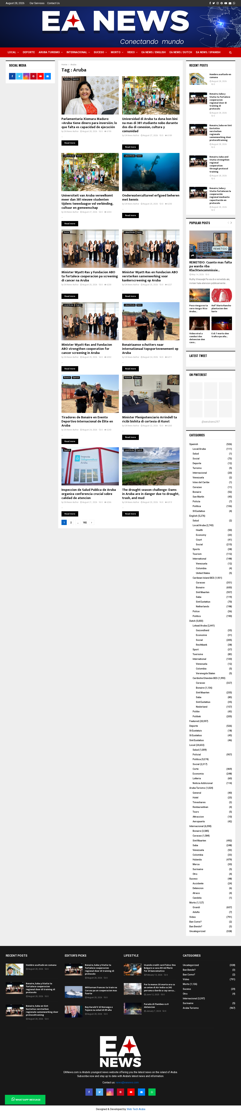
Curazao (197, 487)
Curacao (200, 582)
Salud (196, 453)
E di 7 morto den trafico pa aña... (220, 335)
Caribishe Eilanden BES (205, 678)
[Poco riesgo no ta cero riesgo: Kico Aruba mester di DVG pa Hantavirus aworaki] (199, 295)
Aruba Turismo (49, 52)
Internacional (77, 52)
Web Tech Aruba (136, 1109)
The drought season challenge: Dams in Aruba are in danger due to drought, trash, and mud (150, 494)
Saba (198, 597)
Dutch (79, 156)
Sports (196, 549)
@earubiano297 (211, 421)
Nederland (201, 706)
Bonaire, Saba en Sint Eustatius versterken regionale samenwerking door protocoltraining (221, 133)
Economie (201, 635)
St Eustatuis (195, 730)
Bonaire (67, 377)
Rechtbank (201, 644)
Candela (197, 898)
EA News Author (71, 131)
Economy (201, 535)
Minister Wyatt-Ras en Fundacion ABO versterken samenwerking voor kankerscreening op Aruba (150, 276)
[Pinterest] (120, 1092)
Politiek (197, 716)
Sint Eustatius (203, 601)
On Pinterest (198, 375)
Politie (196, 711)
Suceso (99, 52)
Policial (197, 754)
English (79, 305)
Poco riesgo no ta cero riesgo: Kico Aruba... (198, 308)
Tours (196, 811)
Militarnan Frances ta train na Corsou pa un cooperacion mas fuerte (101, 990)
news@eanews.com (127, 1082)
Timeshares (199, 802)
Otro (195, 874)
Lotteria (197, 778)
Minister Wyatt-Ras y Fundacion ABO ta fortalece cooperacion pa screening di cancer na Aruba (89, 276)
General (197, 793)
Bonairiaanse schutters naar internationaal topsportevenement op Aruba (150, 349)
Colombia (201, 568)
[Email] (141, 1092)
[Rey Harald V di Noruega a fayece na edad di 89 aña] (73, 1011)
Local (12, 52)
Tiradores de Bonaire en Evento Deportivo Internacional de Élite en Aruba (87, 421)
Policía (196, 501)
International (199, 558)
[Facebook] (89, 1092)
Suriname (198, 869)
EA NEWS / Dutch (181, 52)
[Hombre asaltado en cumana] (198, 79)
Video (131, 52)
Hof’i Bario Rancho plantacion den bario (221, 308)
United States (203, 573)
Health (199, 530)
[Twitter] (99, 1092)
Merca (196, 864)
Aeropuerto (199, 821)
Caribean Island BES (203, 578)
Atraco (196, 893)
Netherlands (202, 606)
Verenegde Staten (205, 673)
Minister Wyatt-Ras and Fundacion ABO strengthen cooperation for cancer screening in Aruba (86, 349)
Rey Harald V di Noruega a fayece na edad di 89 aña (99, 1008)
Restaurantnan (200, 807)
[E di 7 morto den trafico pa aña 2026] (221, 323)
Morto (115, 52)
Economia (198, 773)
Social (66, 232)
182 (85, 522)
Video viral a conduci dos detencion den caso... (197, 338)
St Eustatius (199, 511)
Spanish (75, 79)
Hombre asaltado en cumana (220, 75)
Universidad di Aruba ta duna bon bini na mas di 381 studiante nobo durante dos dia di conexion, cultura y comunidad (150, 125)
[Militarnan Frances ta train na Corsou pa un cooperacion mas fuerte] (73, 992)
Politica (197, 759)
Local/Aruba (68, 305)
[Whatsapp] (152, 1092)
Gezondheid (202, 630)
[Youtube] (131, 1092)
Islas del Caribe (201, 482)
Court (199, 539)
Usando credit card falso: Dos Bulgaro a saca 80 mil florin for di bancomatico (160, 968)
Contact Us (53, 3)
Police (196, 611)
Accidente (198, 883)
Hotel (195, 797)
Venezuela (198, 477)
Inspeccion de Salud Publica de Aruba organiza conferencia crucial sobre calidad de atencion (88, 494)
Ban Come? (195, 921)
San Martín (198, 496)
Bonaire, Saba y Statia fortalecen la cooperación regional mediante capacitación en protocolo (220, 195)
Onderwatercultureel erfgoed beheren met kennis (150, 197)
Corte (196, 769)
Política (67, 79)
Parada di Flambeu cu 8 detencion (156, 1005)
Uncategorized (197, 931)
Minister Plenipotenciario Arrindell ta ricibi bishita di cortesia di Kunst (149, 419)
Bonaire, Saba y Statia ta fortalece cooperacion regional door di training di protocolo (220, 101)
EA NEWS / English (153, 52)
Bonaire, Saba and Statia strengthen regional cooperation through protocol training (219, 164)
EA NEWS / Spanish (208, 52)
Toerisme (198, 654)
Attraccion (198, 816)
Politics (197, 616)
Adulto (196, 912)
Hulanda (128, 377)
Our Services (37, 3)
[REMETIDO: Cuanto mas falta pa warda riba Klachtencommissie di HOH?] (210, 245)
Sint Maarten (202, 592)
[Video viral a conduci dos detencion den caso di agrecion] (199, 323)
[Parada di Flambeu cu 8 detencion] (132, 1009)
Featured (137, 377)
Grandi (196, 907)
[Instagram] (110, 1092)
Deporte (29, 52)
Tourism (197, 554)
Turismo (197, 468)
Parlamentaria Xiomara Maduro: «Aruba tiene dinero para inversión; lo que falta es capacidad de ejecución (89, 123)
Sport (196, 649)
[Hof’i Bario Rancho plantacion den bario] (221, 295)
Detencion (198, 888)
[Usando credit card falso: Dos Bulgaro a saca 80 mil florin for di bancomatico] (132, 969)
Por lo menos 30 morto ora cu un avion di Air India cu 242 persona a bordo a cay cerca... (159, 987)
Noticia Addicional (203, 783)
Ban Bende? (195, 926)
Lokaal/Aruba (69, 156)
